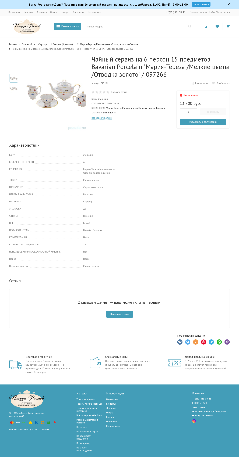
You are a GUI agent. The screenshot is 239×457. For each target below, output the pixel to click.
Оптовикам (78, 12)
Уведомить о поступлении (203, 121)
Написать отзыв (119, 92)
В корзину (213, 111)
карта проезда (201, 4)
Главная (13, 44)
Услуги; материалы (85, 399)
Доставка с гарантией (39, 356)
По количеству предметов (83, 437)
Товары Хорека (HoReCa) (89, 403)
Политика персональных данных (23, 429)
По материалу (83, 443)
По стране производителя (84, 449)
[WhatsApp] (219, 342)
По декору (81, 427)
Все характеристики (102, 117)
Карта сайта (46, 429)
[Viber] (227, 342)
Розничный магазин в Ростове (87, 421)
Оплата (54, 12)
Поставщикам (94, 12)
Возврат (65, 12)
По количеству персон (87, 431)
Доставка (42, 12)
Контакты (28, 12)
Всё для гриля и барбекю (89, 415)
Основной (27, 44)
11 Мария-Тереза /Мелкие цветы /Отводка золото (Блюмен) (108, 44)
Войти (212, 12)
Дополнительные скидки (200, 356)
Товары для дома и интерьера (86, 409)
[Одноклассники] (195, 342)
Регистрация (223, 12)
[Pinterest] (203, 342)
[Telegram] (211, 342)
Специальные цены (116, 356)
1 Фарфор (42, 44)
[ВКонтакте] (179, 342)
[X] (187, 342)
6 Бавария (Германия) (62, 44)
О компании (14, 12)
